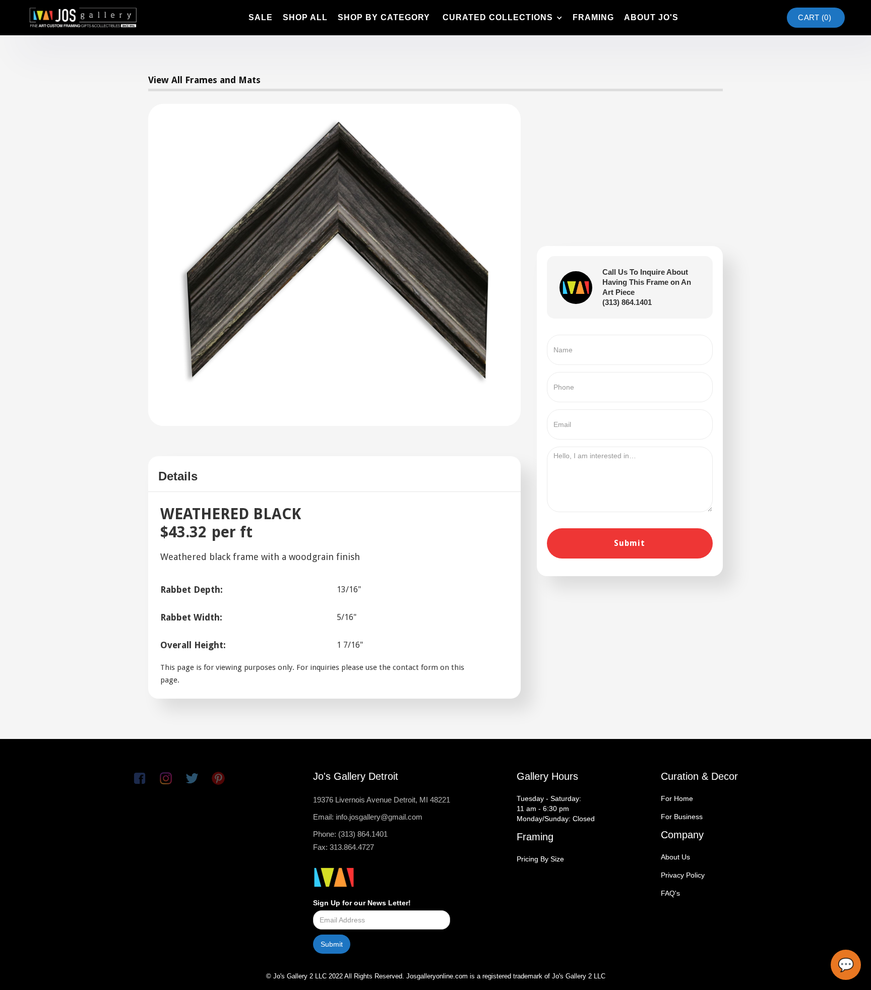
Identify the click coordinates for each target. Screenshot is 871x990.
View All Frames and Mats (204, 80)
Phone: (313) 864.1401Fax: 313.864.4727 (350, 840)
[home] (83, 17)
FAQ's (670, 893)
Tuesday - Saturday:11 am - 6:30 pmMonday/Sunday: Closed (556, 808)
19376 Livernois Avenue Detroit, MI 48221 (381, 799)
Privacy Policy (683, 875)
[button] (501, 18)
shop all (305, 17)
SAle (260, 17)
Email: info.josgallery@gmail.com (367, 817)
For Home (677, 798)
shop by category (384, 17)
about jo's (651, 17)
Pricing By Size (540, 859)
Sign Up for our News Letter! (362, 903)
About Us (675, 857)
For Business (682, 817)
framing (593, 17)
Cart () (814, 17)
